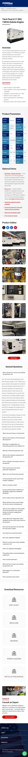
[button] (24, 753)
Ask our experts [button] (9, 717)
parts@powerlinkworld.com (16, 199)
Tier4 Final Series (11, 8)
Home (2, 8)
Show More (14, 358)
